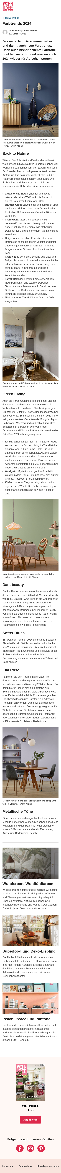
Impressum (8, 1166)
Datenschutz (25, 1166)
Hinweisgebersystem (48, 1166)
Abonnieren (30, 1119)
